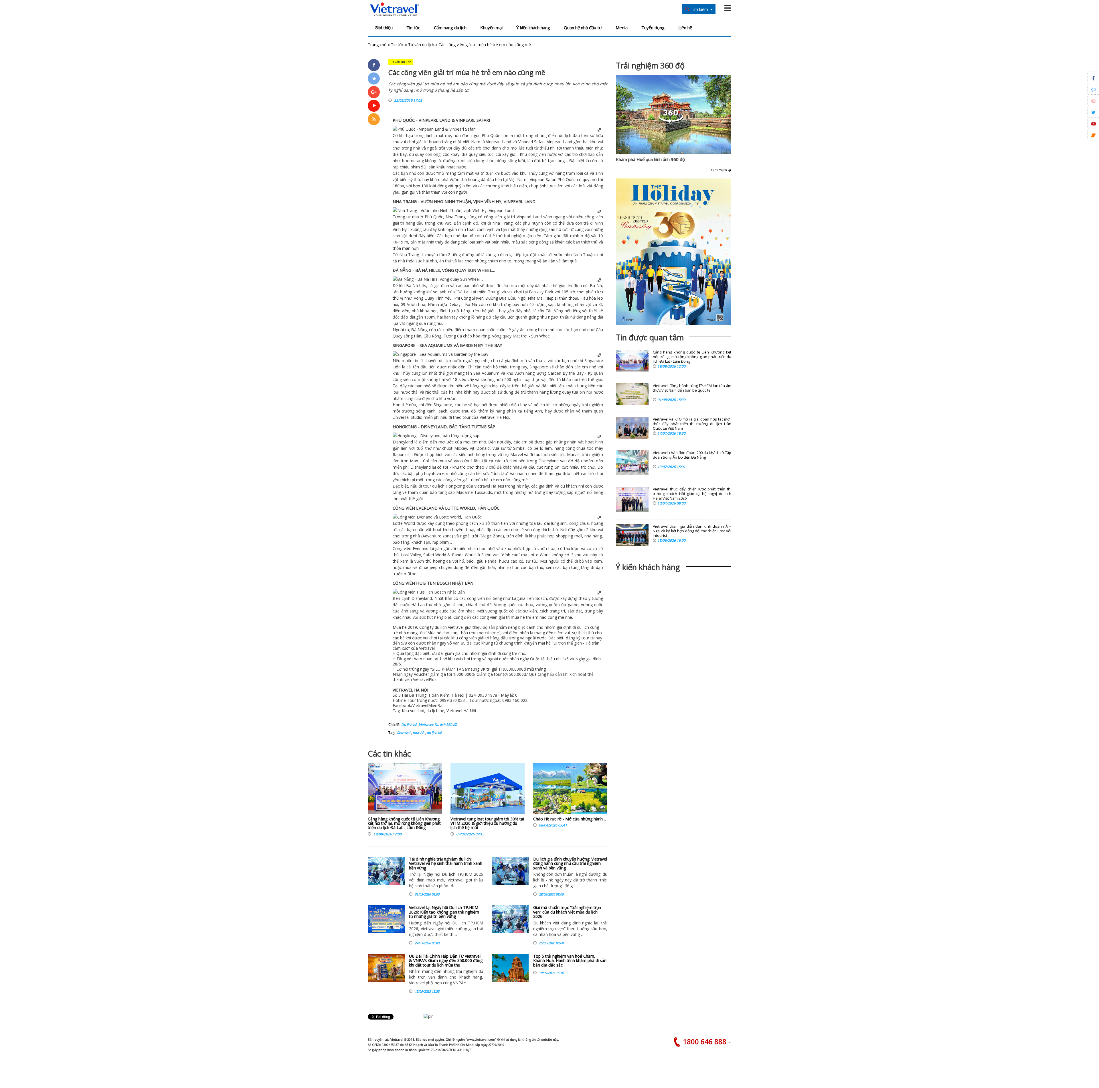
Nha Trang (456, 216)
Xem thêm (719, 170)
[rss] (374, 119)
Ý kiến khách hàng (533, 27)
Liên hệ (685, 27)
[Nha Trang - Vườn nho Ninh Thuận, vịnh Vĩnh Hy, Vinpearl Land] (453, 210)
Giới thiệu (384, 27)
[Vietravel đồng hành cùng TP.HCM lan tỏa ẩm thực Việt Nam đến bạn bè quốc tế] (632, 394)
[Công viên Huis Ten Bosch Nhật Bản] (429, 592)
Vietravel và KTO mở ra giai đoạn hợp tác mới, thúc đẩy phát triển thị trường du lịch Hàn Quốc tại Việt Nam (692, 424)
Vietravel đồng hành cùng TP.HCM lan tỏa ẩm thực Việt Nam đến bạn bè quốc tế (692, 388)
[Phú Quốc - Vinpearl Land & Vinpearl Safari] (434, 129)
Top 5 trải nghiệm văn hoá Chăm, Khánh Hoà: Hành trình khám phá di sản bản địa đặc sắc (569, 960)
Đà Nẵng (419, 329)
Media (622, 27)
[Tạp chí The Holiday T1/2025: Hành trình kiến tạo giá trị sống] (673, 251)
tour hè (418, 732)
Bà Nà (412, 285)
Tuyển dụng (653, 27)
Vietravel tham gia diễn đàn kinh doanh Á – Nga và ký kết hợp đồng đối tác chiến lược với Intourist (692, 531)
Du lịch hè (409, 724)
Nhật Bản (443, 598)
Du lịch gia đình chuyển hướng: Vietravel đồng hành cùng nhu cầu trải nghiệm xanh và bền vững (570, 863)
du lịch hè (434, 732)
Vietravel (487, 417)
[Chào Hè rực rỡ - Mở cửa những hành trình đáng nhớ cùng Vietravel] (570, 790)
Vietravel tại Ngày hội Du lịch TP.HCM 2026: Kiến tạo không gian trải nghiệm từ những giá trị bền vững (444, 912)
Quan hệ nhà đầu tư (583, 27)
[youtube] (374, 106)
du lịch (565, 135)
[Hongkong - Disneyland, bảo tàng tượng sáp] (436, 435)
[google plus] (374, 92)
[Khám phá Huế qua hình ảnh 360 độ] (671, 121)
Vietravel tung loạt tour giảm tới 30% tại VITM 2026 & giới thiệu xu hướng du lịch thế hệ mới (487, 823)
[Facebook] (374, 65)
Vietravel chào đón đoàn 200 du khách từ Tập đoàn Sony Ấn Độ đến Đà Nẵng (692, 455)
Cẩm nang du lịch (450, 27)
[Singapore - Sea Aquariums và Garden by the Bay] (440, 354)
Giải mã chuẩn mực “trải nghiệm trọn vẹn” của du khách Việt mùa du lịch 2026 (567, 912)
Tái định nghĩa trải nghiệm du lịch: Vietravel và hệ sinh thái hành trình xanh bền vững (445, 863)
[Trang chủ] (394, 9)
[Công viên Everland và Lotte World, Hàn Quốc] (437, 517)
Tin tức (413, 27)
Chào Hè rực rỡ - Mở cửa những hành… (569, 819)
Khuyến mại (491, 27)
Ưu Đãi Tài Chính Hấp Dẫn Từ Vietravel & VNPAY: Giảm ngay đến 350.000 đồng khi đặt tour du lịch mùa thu (446, 960)
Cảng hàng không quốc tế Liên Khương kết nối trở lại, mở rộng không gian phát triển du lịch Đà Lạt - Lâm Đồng (404, 823)
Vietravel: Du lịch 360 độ (438, 724)
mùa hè (482, 479)
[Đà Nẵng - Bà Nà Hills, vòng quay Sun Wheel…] (438, 279)
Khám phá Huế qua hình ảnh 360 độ (650, 159)
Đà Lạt (463, 291)
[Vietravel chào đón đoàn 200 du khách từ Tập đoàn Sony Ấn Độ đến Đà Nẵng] (632, 462)
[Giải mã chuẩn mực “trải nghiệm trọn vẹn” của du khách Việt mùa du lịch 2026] (510, 919)
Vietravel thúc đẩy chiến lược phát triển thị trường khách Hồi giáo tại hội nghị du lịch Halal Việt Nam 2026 (692, 494)
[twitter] (374, 78)
